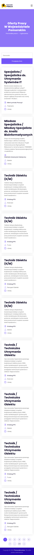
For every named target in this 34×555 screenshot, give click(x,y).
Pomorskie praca (12, 33)
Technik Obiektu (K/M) (15, 177)
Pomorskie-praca (19, 550)
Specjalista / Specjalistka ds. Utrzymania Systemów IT (15, 77)
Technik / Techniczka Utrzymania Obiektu (12, 350)
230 (19, 544)
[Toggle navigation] (32, 5)
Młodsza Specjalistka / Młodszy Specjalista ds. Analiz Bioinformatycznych (18, 128)
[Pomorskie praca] (7, 5)
